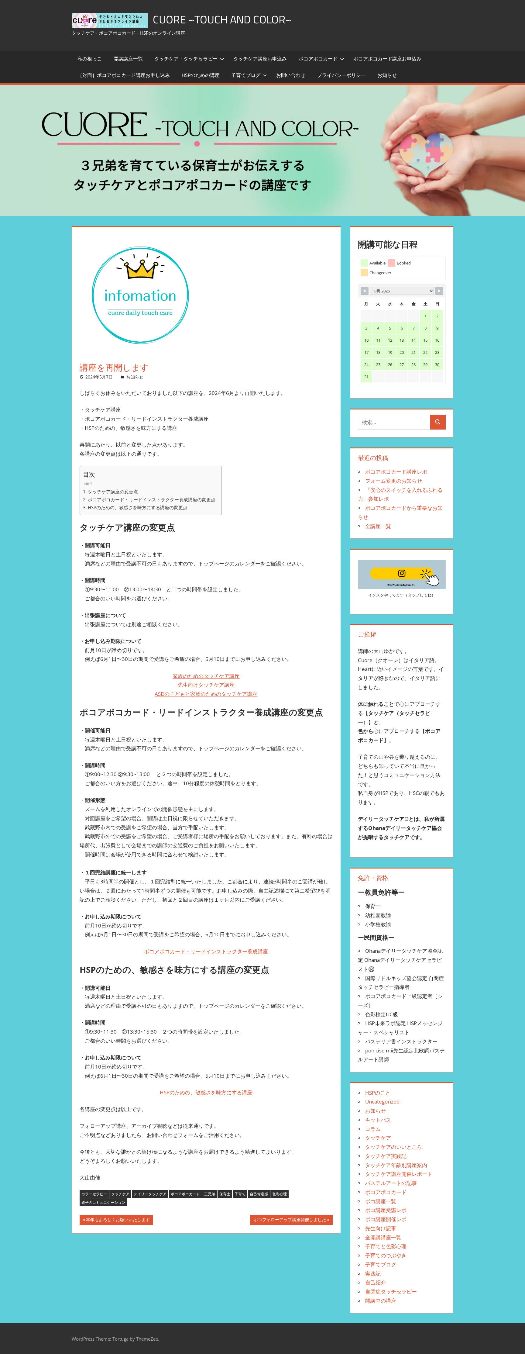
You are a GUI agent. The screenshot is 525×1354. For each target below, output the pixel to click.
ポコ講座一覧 (380, 1201)
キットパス (378, 1119)
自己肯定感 (259, 1194)
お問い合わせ (290, 75)
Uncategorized (382, 1101)
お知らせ (387, 75)
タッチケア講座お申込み (260, 58)
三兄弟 (209, 1194)
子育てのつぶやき (386, 1255)
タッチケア (120, 1194)
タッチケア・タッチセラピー (186, 58)
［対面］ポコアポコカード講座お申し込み (123, 75)
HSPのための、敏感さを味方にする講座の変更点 (137, 507)
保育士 (224, 1194)
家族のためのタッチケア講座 (206, 675)
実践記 (373, 1273)
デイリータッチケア (150, 1194)
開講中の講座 (380, 1300)
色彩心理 (279, 1194)
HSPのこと (377, 1092)
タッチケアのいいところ (393, 1146)
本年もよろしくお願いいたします (118, 1220)
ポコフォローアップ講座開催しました (289, 1220)
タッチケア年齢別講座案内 (396, 1165)
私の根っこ (89, 58)
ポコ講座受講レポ (386, 1210)
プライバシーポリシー (341, 75)
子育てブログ (245, 75)
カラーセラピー (94, 1194)
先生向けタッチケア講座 (206, 684)
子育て (240, 1194)
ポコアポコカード (318, 58)
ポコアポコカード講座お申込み (387, 58)
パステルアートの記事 (391, 1183)
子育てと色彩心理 (386, 1246)
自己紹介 (375, 1282)
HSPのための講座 (201, 75)
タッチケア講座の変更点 (113, 492)
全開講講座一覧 (383, 1237)
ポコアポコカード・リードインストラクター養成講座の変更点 (151, 499)
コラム (373, 1128)
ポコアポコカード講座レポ (396, 471)
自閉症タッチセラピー (391, 1291)
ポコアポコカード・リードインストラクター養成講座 (206, 951)
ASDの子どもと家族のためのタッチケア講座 (206, 693)
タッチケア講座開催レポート (398, 1173)
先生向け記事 (380, 1228)
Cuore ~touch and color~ (222, 19)
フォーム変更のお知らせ (393, 480)
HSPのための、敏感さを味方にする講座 (206, 1092)
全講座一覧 (378, 526)
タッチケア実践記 (386, 1155)
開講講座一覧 (128, 58)
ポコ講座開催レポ (386, 1219)
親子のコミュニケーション (103, 1202)
